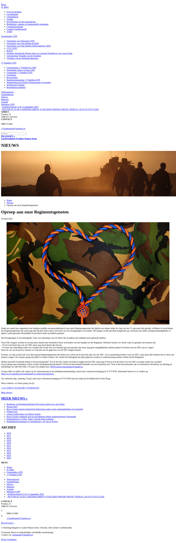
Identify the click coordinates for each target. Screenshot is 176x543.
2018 (9, 438)
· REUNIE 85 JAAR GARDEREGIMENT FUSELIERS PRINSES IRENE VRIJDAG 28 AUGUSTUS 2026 (50, 109)
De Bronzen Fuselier (16, 85)
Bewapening (12, 77)
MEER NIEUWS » (14, 398)
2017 (9, 436)
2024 (9, 453)
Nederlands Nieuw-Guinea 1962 (21, 70)
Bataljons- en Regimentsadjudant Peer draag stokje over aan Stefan (36, 404)
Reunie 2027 (12, 407)
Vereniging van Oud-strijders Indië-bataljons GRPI (29, 46)
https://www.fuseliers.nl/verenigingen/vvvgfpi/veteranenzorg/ (27, 374)
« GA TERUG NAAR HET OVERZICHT (20, 388)
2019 (9, 440)
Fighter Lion (12, 411)
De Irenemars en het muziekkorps (21, 22)
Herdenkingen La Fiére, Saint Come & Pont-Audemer (30, 419)
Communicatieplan (15, 27)
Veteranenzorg (7, 92)
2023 (9, 450)
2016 (9, 433)
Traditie (10, 19)
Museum (5, 99)
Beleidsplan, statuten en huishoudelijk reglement (27, 24)
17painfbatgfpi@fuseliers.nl (13, 128)
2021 (9, 445)
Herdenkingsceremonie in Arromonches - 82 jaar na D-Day (32, 421)
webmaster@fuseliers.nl (22, 535)
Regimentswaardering (16, 87)
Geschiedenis (12, 14)
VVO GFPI (12, 48)
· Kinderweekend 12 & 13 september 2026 (19, 107)
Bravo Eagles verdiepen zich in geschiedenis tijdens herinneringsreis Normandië (41, 416)
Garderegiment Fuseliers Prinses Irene (19, 138)
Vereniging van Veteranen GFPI (20, 41)
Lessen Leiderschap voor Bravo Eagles (24, 414)
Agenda (4, 102)
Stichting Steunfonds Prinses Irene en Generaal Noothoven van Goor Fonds (39, 53)
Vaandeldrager (7, 94)
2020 (9, 443)
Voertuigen (11, 75)
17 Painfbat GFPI (8, 63)
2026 (9, 458)
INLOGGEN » (8, 136)
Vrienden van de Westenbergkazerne (22, 58)
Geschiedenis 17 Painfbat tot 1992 (21, 67)
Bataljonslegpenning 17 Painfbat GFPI (23, 80)
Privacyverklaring (8, 539)
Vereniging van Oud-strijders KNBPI (23, 43)
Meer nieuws (6, 392)
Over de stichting (14, 12)
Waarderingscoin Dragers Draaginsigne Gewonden (29, 82)
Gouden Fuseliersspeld (16, 29)
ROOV (10, 51)
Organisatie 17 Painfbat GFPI (19, 72)
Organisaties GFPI (9, 36)
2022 (9, 448)
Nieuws (4, 97)
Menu (3, 5)
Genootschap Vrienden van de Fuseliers (24, 56)
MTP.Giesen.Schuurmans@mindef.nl (66, 367)
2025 (9, 455)
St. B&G (5, 7)
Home (9, 200)
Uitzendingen (12, 17)
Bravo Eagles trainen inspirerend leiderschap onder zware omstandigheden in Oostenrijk (45, 409)
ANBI (9, 31)
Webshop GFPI (8, 104)
